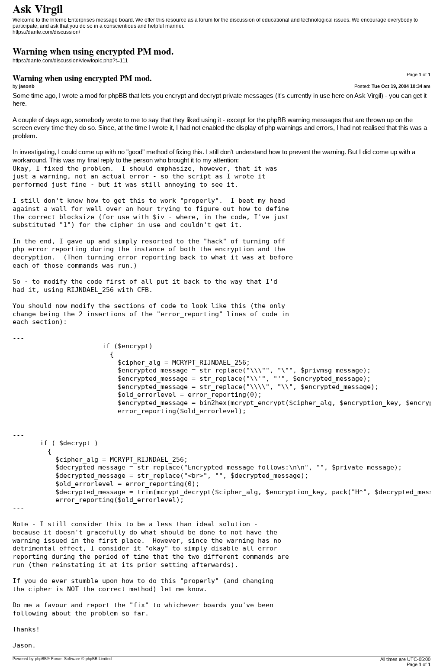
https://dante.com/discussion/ (46, 32)
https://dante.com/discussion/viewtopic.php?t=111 (70, 61)
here (19, 103)
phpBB (41, 659)
